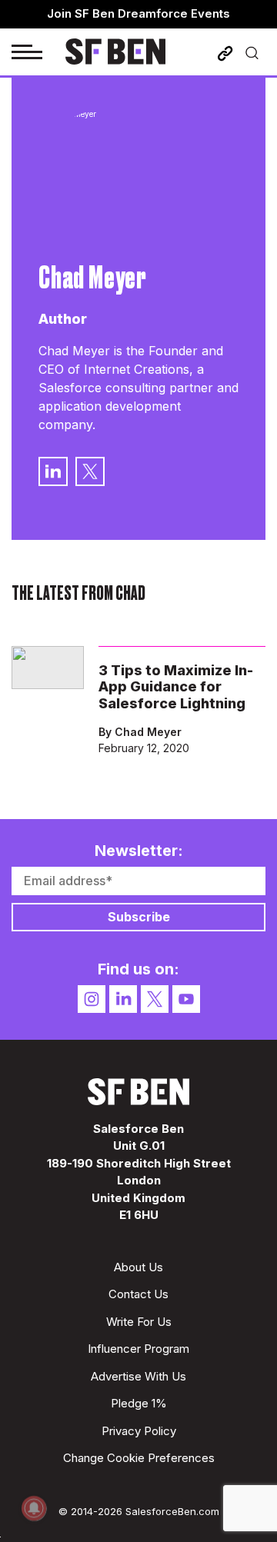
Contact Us (138, 1294)
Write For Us (139, 1321)
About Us (138, 1267)
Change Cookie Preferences (139, 1457)
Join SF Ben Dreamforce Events (138, 13)
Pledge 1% (139, 1403)
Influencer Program (138, 1348)
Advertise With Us (138, 1376)
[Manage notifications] (34, 1508)
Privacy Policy (139, 1431)
